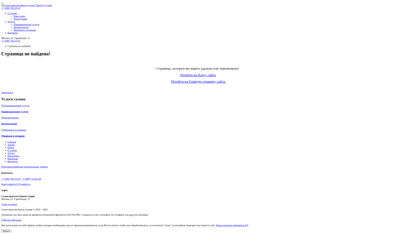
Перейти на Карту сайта (198, 75)
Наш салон (19, 16)
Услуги (11, 21)
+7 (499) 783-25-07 (11, 8)
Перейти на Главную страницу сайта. (198, 81)
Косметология (21, 27)
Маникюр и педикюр (25, 30)
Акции (11, 144)
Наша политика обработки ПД (232, 225)
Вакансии (12, 158)
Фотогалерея (20, 19)
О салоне (12, 13)
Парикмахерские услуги (26, 24)
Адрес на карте (9, 204)
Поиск (10, 147)
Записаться (7, 92)
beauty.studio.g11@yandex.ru (15, 184)
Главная (11, 142)
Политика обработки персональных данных (24, 166)
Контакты (12, 33)
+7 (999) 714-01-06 (31, 179)
